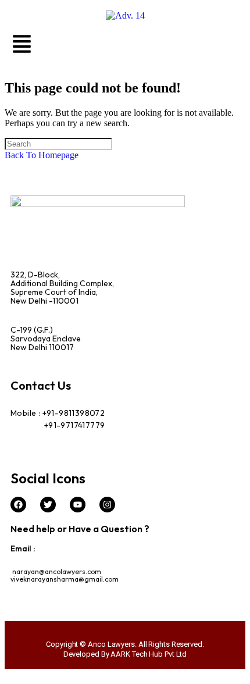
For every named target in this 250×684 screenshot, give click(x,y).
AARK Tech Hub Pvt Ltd (148, 654)
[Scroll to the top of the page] (8, 674)
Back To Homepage (41, 155)
